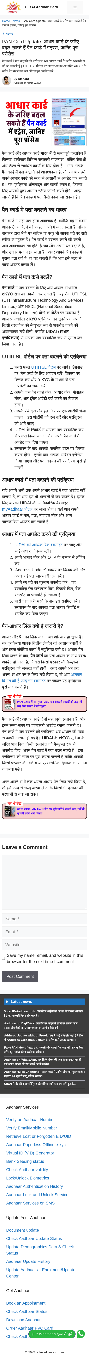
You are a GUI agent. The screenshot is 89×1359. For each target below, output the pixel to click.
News (16, 21)
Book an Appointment (26, 1303)
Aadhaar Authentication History (34, 1186)
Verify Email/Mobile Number (31, 1128)
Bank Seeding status (25, 1161)
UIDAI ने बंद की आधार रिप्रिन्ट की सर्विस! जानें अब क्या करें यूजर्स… (40, 1083)
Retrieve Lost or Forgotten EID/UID (38, 1136)
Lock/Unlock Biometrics (27, 1178)
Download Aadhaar (23, 1320)
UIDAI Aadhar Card (41, 7)
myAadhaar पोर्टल (17, 509)
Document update (22, 1230)
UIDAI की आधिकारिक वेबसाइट (38, 545)
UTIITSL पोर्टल (43, 367)
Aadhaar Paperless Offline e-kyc (36, 1144)
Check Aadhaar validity (27, 1169)
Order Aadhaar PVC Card (29, 1328)
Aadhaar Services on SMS (30, 1203)
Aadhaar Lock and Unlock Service (37, 1194)
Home (6, 21)
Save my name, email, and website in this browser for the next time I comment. (45, 958)
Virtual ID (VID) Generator (30, 1153)
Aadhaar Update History (28, 1261)
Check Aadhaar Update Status (34, 1238)
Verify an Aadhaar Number (30, 1119)
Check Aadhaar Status (26, 1311)
